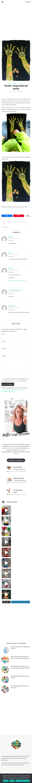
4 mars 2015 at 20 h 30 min (13, 254)
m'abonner (15, 380)
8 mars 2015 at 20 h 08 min (13, 307)
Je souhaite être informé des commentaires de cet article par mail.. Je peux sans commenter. (14, 379)
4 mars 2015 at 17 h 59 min (13, 238)
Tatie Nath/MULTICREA (15, 290)
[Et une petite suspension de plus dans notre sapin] (6, 594)
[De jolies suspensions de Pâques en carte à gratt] (6, 521)
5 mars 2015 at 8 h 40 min (13, 291)
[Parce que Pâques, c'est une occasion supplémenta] (6, 510)
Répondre (11, 240)
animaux (9, 221)
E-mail (3, 341)
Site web (3, 348)
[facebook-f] (25, 2)
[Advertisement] (16, 27)
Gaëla (10, 252)
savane (3, 223)
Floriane (5, 227)
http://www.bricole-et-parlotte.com (17, 280)
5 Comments (20, 91)
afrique (3, 221)
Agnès (10, 237)
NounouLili (11, 306)
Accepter (6, 780)
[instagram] (30, 2)
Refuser (12, 780)
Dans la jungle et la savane (16, 83)
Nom (3, 334)
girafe (25, 221)
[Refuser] (30, 778)
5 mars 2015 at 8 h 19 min (13, 270)
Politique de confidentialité (22, 780)
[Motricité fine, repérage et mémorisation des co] (6, 541)
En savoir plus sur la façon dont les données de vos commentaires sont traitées (14, 389)
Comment (3, 355)
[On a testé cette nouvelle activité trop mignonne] (6, 563)
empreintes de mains (17, 221)
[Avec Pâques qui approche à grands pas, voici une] (6, 531)
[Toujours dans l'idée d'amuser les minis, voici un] (6, 552)
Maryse (10, 268)
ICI (29, 206)
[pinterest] (27, 2)
